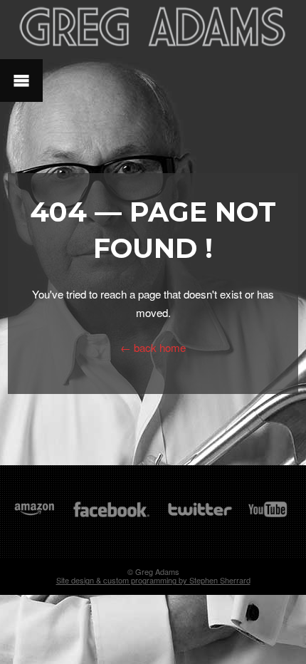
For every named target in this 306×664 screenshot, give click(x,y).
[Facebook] (111, 516)
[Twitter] (199, 516)
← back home (153, 347)
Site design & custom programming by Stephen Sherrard (153, 580)
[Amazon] (34, 516)
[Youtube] (268, 516)
